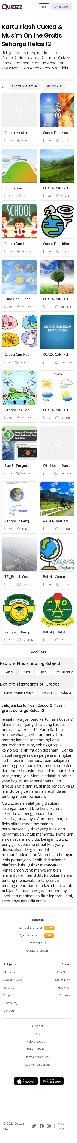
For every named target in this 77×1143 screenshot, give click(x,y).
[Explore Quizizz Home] (12, 7)
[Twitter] (34, 1126)
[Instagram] (49, 1126)
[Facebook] (42, 1126)
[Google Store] (52, 1081)
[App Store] (26, 1081)
